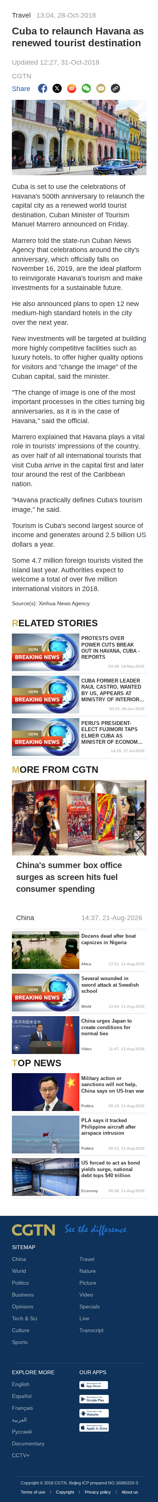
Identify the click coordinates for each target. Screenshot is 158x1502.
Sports (20, 1342)
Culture (21, 1330)
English (21, 1384)
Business (23, 1295)
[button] (16, 1047)
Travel (86, 1259)
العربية (19, 1420)
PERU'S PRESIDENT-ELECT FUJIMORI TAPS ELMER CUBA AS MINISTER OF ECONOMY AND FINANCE (111, 733)
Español (21, 1396)
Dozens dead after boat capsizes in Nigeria (108, 939)
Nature (87, 1271)
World (19, 1271)
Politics (20, 1283)
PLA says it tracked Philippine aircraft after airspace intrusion (108, 1127)
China (19, 1259)
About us (130, 1492)
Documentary (28, 1443)
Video (86, 1295)
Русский (22, 1432)
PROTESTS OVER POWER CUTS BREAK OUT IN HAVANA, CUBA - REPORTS (110, 647)
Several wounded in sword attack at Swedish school (110, 985)
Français (22, 1408)
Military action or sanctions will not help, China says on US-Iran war (112, 1084)
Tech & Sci (24, 1318)
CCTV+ (21, 1455)
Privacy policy (98, 1492)
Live (84, 1318)
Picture (87, 1283)
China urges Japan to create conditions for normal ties (106, 1027)
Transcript (91, 1330)
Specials (89, 1306)
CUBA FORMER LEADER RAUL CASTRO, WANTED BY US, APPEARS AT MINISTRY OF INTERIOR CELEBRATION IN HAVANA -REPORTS (111, 690)
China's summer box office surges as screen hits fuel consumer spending (69, 877)
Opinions (22, 1306)
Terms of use (33, 1492)
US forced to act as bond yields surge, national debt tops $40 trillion (110, 1169)
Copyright (65, 1492)
